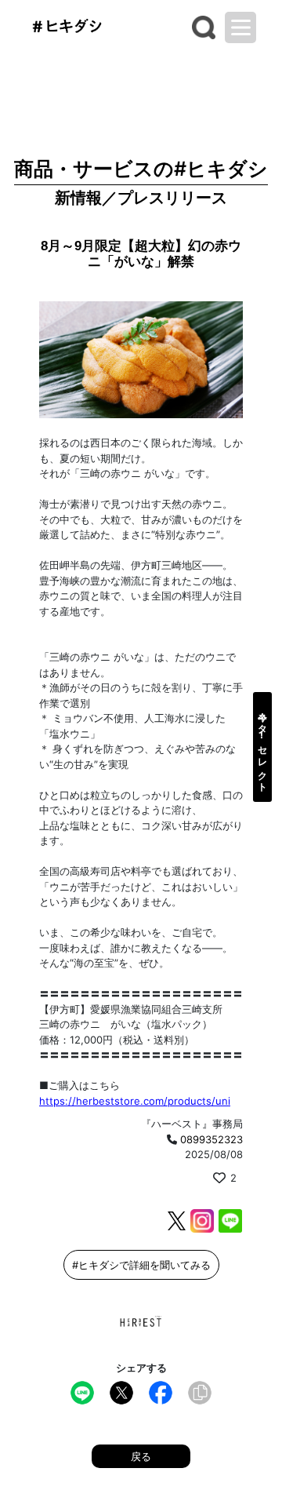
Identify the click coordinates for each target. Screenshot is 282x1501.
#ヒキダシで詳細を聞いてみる (141, 1265)
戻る (141, 1456)
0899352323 (211, 1139)
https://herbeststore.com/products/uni (134, 1101)
